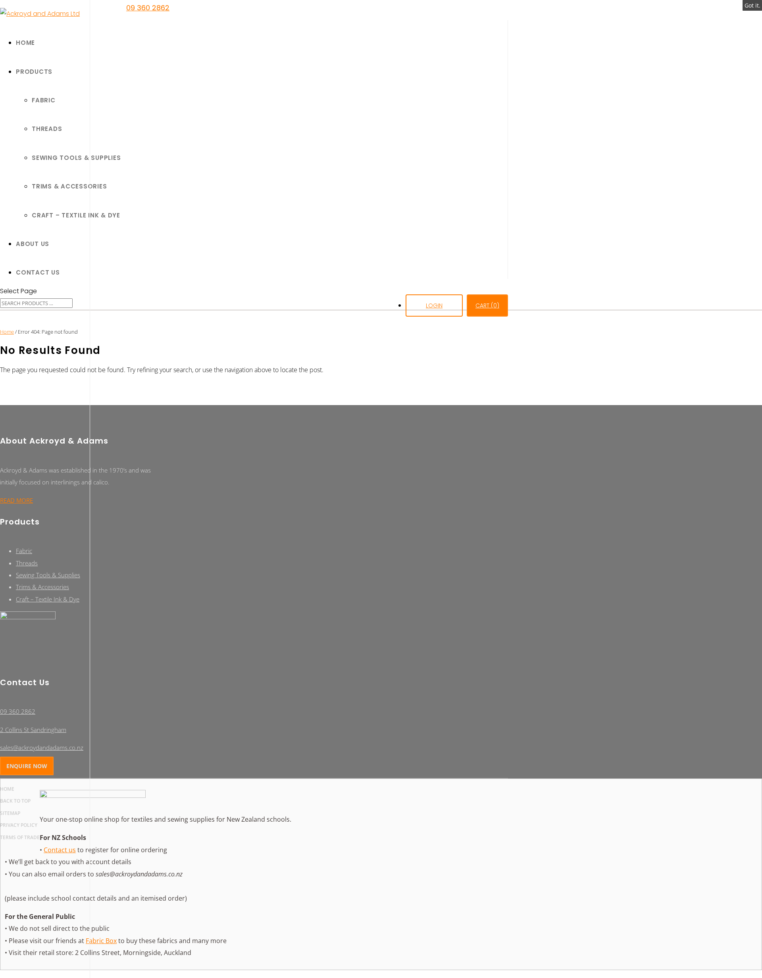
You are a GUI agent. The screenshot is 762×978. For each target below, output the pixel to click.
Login (434, 305)
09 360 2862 (147, 8)
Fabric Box (101, 940)
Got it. (752, 5)
